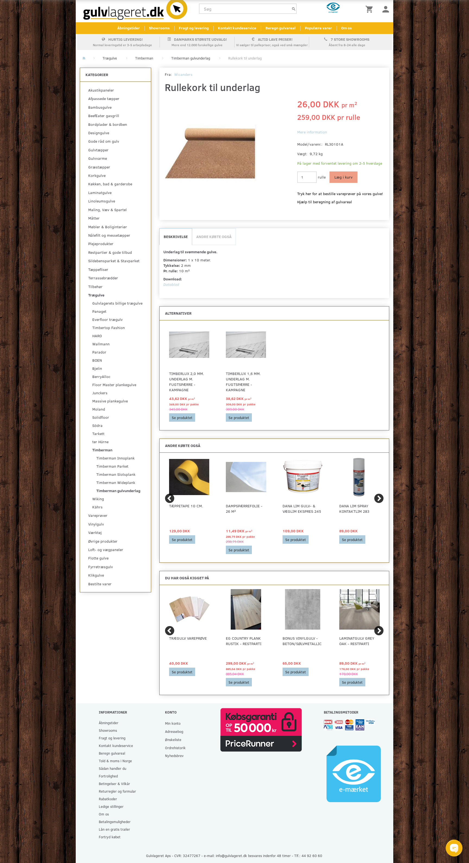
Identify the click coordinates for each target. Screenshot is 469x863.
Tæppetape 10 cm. (186, 505)
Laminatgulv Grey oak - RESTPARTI (356, 641)
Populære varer (318, 27)
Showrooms (159, 27)
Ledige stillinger (111, 806)
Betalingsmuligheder (115, 821)
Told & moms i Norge (115, 760)
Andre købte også (214, 236)
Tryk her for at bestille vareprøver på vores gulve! (340, 193)
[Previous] (169, 498)
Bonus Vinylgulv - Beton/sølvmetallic (302, 641)
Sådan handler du (112, 768)
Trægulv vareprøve (188, 638)
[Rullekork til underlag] (211, 153)
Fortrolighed (108, 776)
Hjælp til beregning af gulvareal (324, 201)
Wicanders (183, 74)
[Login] (385, 8)
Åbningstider (128, 27)
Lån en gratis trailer (114, 829)
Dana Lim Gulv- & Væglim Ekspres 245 (302, 508)
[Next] (379, 498)
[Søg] (293, 9)
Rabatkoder (108, 798)
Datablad (171, 284)
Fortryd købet (110, 836)
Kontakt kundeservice (237, 27)
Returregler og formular (117, 791)
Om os (346, 27)
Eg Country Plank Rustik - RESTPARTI (243, 641)
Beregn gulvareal (280, 27)
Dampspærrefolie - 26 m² (244, 508)
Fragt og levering (194, 27)
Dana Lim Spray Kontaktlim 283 (354, 508)
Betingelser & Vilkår (114, 783)
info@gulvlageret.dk (231, 855)
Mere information (312, 132)
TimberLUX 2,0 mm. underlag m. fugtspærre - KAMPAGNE (186, 381)
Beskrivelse (176, 236)
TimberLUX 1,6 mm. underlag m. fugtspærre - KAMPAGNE (243, 381)
